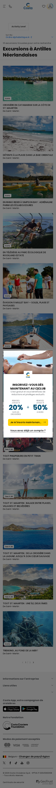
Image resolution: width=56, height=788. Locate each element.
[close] (48, 355)
